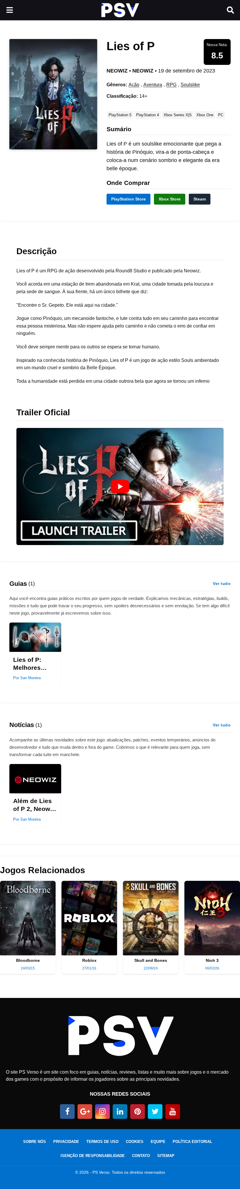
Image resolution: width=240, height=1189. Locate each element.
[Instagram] (102, 1111)
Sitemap (165, 1155)
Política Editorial (192, 1141)
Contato (141, 1155)
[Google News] (85, 1111)
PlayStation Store (128, 199)
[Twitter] (155, 1111)
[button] (9, 10)
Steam (199, 199)
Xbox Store (170, 199)
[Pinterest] (137, 1111)
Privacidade (66, 1141)
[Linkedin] (120, 1111)
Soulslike (190, 84)
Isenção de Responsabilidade (93, 1155)
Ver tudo (222, 583)
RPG (171, 84)
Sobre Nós (34, 1141)
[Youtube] (172, 1111)
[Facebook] (67, 1111)
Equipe (158, 1141)
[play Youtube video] (120, 486)
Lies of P (131, 46)
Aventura (152, 84)
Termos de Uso (102, 1141)
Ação (133, 84)
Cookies (134, 1141)
